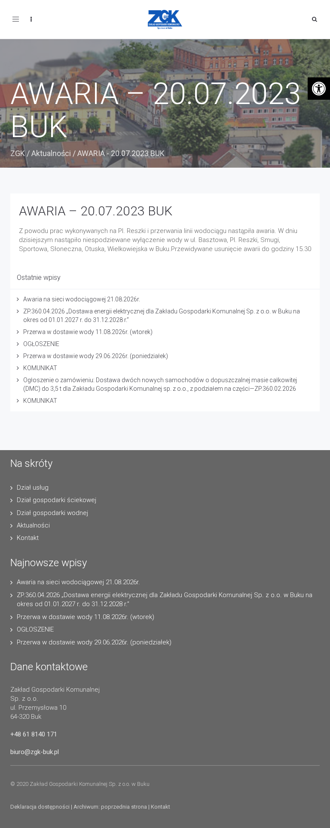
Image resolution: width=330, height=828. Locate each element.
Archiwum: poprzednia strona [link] (110, 806)
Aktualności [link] (51, 153)
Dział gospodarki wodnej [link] (52, 513)
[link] (319, 88)
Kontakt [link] (28, 538)
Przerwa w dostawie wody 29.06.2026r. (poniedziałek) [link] (95, 356)
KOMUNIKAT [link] (40, 368)
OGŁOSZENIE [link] (41, 343)
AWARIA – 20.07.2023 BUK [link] (95, 210)
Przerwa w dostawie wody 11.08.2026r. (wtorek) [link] (88, 331)
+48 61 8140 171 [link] (33, 734)
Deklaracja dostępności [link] (40, 806)
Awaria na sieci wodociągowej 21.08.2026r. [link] (81, 299)
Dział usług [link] (33, 487)
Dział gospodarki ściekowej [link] (56, 500)
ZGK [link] (17, 153)
